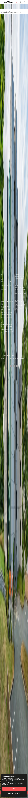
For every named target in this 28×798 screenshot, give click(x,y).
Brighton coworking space (7, 320)
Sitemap (3, 289)
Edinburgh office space (20, 287)
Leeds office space (19, 291)
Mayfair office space (19, 276)
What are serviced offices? (6, 282)
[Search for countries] (17, 2)
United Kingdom (5, 11)
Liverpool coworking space (7, 322)
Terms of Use (4, 360)
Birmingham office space (20, 289)
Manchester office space (20, 285)
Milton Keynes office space (20, 293)
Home (2, 274)
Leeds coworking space (6, 312)
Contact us (4, 276)
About (20, 360)
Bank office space (19, 278)
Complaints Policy (13, 360)
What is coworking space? (6, 286)
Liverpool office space (19, 280)
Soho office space (19, 283)
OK (14, 789)
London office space (19, 274)
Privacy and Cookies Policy (8, 357)
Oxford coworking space (6, 324)
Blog (2, 279)
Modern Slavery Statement (8, 358)
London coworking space (7, 301)
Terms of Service (11, 355)
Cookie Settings (20, 358)
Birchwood (12, 11)
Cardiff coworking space (6, 329)
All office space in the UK (20, 295)
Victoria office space (19, 282)
